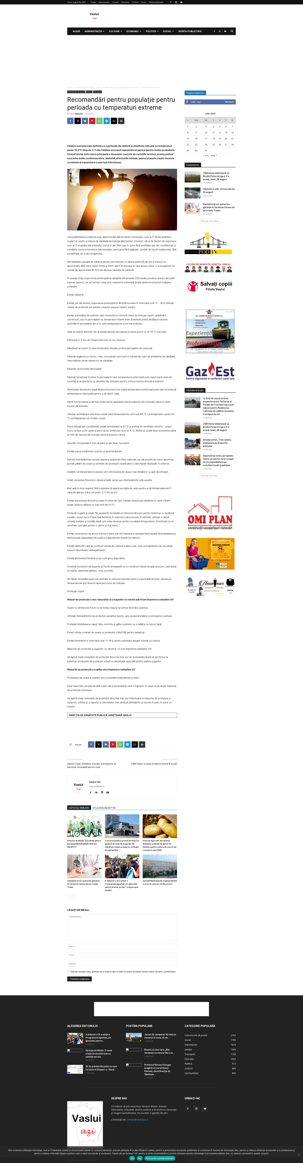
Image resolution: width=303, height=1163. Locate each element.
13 (226, 132)
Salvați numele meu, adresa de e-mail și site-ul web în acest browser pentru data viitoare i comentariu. (123, 971)
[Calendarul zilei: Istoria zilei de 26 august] (192, 192)
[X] (77, 121)
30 (196, 150)
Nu (139, 1158)
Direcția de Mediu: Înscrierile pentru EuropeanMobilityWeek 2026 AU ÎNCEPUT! (84, 843)
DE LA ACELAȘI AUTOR (104, 808)
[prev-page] (69, 897)
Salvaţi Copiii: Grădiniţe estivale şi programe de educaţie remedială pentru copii (91, 765)
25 (213, 144)
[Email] (114, 121)
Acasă (93, 2)
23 (196, 144)
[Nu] (299, 1154)
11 (213, 132)
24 (206, 144)
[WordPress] (103, 793)
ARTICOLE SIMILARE (79, 808)
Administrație (103, 2)
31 (206, 150)
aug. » (214, 155)
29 (188, 150)
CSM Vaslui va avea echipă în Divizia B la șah (154, 763)
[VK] (85, 121)
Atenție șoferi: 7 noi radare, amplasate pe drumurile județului (217, 443)
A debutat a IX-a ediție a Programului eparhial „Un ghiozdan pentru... (98, 1037)
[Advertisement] (151, 59)
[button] (232, 31)
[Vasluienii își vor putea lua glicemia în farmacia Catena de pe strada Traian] (84, 866)
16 (196, 138)
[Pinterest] (92, 121)
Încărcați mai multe (209, 221)
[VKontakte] (181, 2)
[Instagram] (176, 2)
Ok (132, 1158)
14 (232, 132)
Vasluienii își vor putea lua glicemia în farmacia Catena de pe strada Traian (83, 884)
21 (232, 138)
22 (188, 144)
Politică (135, 2)
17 (206, 138)
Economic (125, 2)
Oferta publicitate (156, 2)
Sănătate (97, 92)
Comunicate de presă (85, 87)
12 (220, 132)
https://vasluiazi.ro (97, 786)
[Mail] (97, 793)
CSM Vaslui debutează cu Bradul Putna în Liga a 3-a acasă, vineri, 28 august (216, 176)
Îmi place (229, 102)
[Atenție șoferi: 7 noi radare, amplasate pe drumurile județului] (192, 443)
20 (226, 138)
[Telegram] (107, 121)
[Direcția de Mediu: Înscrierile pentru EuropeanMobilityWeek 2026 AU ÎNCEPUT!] (84, 826)
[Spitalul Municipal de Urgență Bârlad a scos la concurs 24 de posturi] (160, 866)
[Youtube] (108, 793)
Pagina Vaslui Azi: (195, 93)
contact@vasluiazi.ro (138, 1119)
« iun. (206, 155)
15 (188, 138)
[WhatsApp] (99, 121)
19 (220, 138)
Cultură (115, 2)
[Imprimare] (121, 121)
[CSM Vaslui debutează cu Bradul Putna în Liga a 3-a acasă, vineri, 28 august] (192, 177)
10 (206, 132)
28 (232, 144)
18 (213, 138)
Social (143, 2)
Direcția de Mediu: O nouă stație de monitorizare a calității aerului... (99, 1053)
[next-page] (74, 897)
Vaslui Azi (79, 114)
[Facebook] (170, 2)
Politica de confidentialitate (160, 1158)
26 (220, 144)
